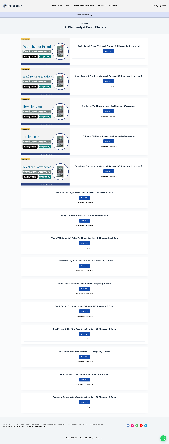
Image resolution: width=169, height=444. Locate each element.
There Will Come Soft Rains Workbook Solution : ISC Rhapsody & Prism (84, 238)
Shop (60, 6)
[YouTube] (141, 425)
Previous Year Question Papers (84, 6)
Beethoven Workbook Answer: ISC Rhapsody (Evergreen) (108, 106)
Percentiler (15, 5)
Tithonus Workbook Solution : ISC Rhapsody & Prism (84, 374)
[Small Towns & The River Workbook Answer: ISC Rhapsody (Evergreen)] (45, 81)
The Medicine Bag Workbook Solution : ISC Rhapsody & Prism (84, 192)
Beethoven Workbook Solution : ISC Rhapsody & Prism (84, 351)
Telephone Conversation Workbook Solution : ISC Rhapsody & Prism (84, 397)
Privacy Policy (72, 424)
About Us (61, 424)
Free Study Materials (49, 424)
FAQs (45, 427)
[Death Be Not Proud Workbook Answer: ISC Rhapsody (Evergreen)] (45, 51)
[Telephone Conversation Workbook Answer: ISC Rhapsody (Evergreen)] (45, 171)
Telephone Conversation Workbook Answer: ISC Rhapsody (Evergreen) (108, 166)
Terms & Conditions (96, 424)
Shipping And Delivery (34, 427)
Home (54, 6)
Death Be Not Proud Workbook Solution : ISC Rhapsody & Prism (84, 306)
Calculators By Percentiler (30, 424)
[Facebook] (128, 425)
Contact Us (113, 6)
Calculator (102, 6)
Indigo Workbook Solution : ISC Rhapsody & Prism (84, 215)
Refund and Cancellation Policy (14, 427)
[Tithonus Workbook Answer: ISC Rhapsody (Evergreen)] (45, 141)
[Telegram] (145, 425)
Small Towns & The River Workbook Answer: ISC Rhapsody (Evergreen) (108, 76)
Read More (109, 51)
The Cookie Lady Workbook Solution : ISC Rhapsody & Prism (84, 260)
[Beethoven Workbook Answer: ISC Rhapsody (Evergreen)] (45, 111)
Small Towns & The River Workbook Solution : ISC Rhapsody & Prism (84, 329)
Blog (67, 6)
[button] (163, 438)
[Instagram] (132, 425)
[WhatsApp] (136, 425)
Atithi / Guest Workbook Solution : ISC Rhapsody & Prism (84, 283)
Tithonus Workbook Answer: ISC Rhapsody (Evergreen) (109, 136)
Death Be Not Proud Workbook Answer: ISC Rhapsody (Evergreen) (108, 46)
